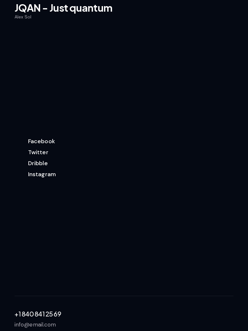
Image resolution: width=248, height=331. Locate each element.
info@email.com (35, 324)
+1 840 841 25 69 (38, 314)
